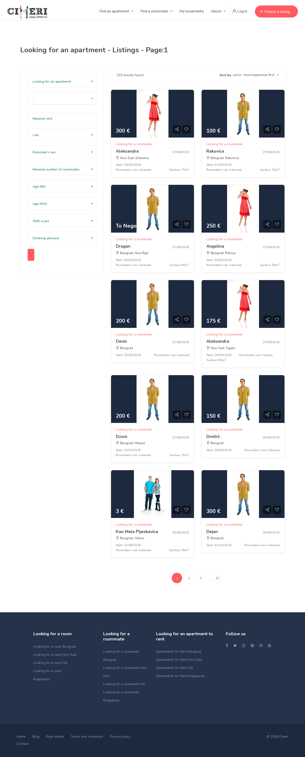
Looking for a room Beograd (54, 646)
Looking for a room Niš (50, 663)
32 (217, 578)
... (210, 579)
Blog (35, 736)
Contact (23, 743)
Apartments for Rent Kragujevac (180, 676)
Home (21, 736)
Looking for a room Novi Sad (54, 654)
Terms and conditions (87, 736)
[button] (62, 81)
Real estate (55, 736)
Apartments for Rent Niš (174, 668)
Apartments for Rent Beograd (178, 651)
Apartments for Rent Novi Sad (179, 659)
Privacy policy (120, 736)
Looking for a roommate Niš (124, 684)
